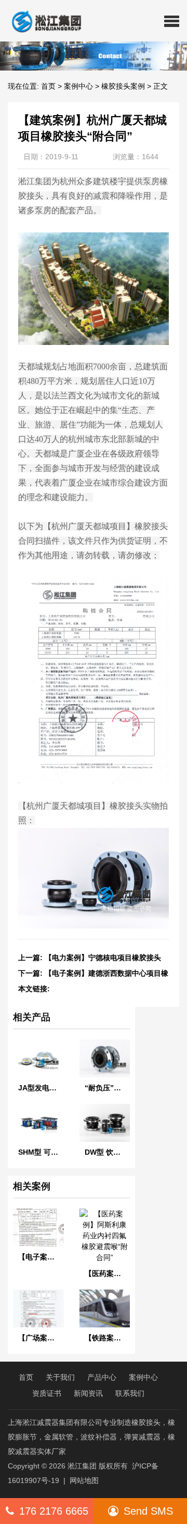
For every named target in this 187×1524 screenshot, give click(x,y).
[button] (171, 21)
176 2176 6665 (53, 1511)
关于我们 (60, 1377)
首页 (48, 86)
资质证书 (46, 1393)
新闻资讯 (88, 1393)
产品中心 (101, 1377)
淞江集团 (82, 1466)
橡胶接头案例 (123, 86)
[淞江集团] (42, 20)
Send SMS (148, 1511)
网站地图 (84, 1480)
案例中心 (78, 86)
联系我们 (129, 1393)
